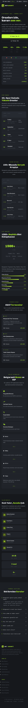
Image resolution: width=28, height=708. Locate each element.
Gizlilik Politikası (5, 682)
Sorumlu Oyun (5, 687)
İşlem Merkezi (5, 674)
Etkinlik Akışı (4, 669)
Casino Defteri (5, 664)
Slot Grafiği (4, 666)
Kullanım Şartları (5, 684)
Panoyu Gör (16, 41)
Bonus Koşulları (5, 692)
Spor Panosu (5, 661)
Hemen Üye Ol (15, 36)
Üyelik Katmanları (6, 672)
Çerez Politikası (5, 690)
